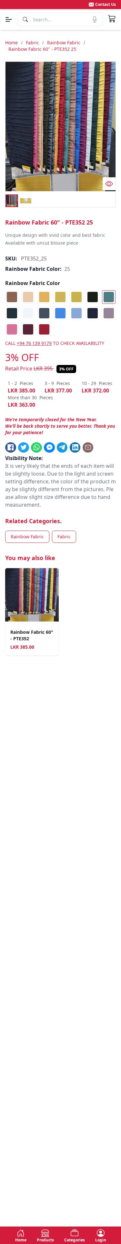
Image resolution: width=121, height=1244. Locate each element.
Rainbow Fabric (63, 42)
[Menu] (8, 19)
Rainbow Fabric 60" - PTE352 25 (42, 49)
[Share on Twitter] (23, 447)
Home (11, 42)
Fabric (32, 42)
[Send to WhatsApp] (36, 447)
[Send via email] (88, 447)
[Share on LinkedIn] (75, 447)
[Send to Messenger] (49, 447)
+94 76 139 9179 (34, 343)
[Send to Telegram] (62, 447)
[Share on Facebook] (10, 447)
